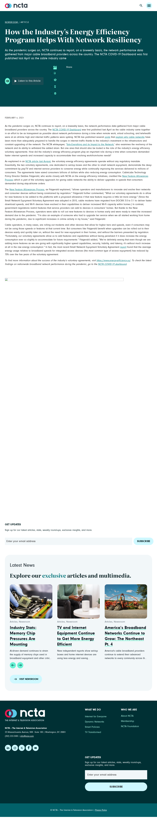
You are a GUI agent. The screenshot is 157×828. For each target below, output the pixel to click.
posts (107, 137)
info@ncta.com (27, 736)
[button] (13, 665)
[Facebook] (29, 748)
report (123, 247)
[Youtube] (36, 748)
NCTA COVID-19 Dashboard (66, 129)
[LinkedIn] (8, 748)
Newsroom (11, 22)
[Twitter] (22, 748)
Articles (13, 622)
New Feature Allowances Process (26, 189)
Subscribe (143, 541)
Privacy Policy (101, 810)
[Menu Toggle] (149, 5)
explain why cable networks (130, 137)
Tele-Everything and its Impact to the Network (90, 144)
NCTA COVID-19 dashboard (112, 264)
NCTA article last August (38, 161)
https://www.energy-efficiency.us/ (113, 260)
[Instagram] (15, 748)
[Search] (141, 5)
